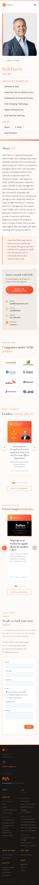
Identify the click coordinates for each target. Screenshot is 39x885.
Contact (23, 870)
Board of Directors (26, 843)
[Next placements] (34, 447)
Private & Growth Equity (9, 810)
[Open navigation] (35, 5)
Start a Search (8, 766)
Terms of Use (33, 882)
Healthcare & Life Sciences (7, 827)
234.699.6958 (15, 310)
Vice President (10, 133)
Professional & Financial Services (18, 98)
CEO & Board (25, 801)
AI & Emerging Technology (16, 104)
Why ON (23, 867)
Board (7, 127)
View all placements (19, 488)
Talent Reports (7, 872)
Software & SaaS (11, 86)
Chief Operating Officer (28, 831)
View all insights (19, 592)
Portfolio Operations (27, 807)
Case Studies (6, 858)
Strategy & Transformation (25, 811)
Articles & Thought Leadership (8, 868)
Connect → (14, 324)
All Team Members (26, 855)
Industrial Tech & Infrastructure (18, 92)
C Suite (18, 127)
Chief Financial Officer (28, 822)
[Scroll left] (4, 547)
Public (4, 804)
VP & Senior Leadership (28, 846)
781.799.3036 (15, 317)
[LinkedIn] (4, 762)
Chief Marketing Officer (28, 825)
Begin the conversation (19, 290)
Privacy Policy (22, 882)
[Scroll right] (34, 547)
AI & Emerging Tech (8, 820)
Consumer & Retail (8, 823)
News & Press (6, 875)
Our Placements (7, 855)
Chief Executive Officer (28, 819)
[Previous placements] (4, 447)
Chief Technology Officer (29, 828)
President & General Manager (27, 839)
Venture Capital (7, 813)
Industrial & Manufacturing (6, 832)
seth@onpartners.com (19, 303)
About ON (24, 865)
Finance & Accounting (28, 804)
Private (4, 807)
